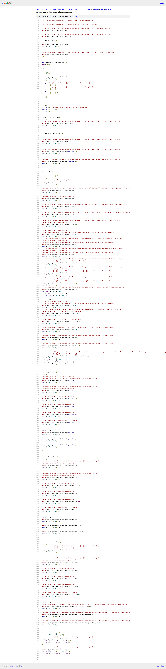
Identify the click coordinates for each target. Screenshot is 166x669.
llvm (37, 9)
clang (96, 9)
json (162, 666)
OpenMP (108, 9)
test (102, 9)
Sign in (162, 3)
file (75, 17)
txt (158, 666)
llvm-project (46, 9)
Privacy (17, 666)
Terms (22, 666)
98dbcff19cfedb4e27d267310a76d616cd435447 (72, 9)
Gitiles (11, 666)
